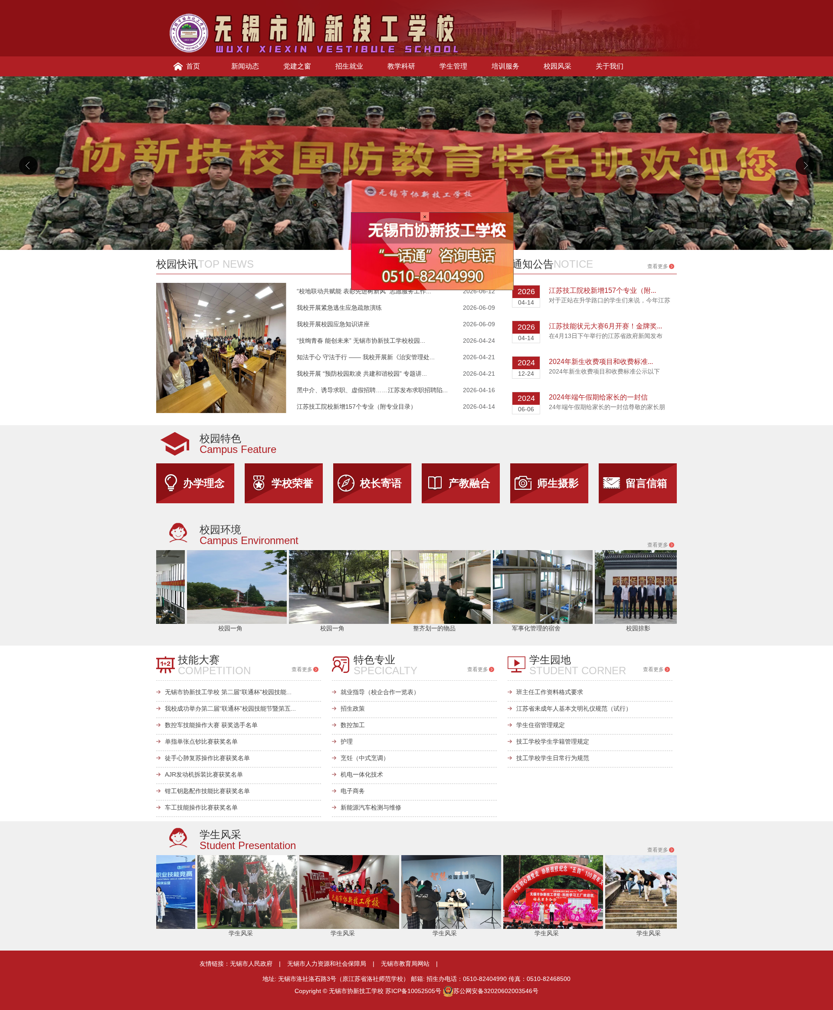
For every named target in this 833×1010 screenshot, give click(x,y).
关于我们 (609, 66)
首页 (193, 66)
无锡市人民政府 (251, 963)
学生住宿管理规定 (540, 724)
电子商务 (353, 790)
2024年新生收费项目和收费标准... (601, 361)
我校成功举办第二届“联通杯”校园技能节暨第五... (230, 708)
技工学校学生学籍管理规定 (552, 741)
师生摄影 (558, 483)
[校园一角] (164, 586)
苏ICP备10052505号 (413, 990)
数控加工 (353, 724)
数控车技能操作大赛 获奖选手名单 (211, 724)
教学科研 (401, 66)
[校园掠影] (572, 586)
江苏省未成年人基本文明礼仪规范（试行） (574, 708)
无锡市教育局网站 (405, 963)
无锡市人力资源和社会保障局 (326, 963)
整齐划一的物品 (362, 628)
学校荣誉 (292, 483)
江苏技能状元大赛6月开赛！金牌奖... (605, 326)
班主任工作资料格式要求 (549, 692)
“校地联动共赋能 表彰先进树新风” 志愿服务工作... (364, 291)
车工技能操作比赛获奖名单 (201, 807)
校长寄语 (381, 483)
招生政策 (353, 708)
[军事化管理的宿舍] (470, 586)
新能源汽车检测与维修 (371, 807)
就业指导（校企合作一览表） (380, 692)
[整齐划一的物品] (368, 586)
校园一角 (158, 628)
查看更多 (479, 266)
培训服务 (505, 66)
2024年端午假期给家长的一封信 (598, 397)
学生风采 (170, 933)
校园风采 (557, 66)
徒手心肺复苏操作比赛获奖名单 (207, 757)
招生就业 (349, 66)
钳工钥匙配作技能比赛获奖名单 (207, 790)
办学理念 (204, 483)
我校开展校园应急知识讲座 (333, 324)
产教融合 (469, 483)
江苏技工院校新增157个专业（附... (602, 290)
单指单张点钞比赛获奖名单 (201, 741)
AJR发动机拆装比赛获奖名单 (204, 774)
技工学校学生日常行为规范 (552, 757)
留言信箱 (646, 483)
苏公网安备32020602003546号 (495, 990)
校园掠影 (566, 628)
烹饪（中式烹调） (365, 757)
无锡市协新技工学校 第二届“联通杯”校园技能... (228, 692)
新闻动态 (245, 66)
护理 (347, 741)
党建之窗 (297, 66)
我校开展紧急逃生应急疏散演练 (339, 307)
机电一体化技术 (362, 774)
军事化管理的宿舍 (463, 628)
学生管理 (453, 66)
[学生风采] (177, 891)
